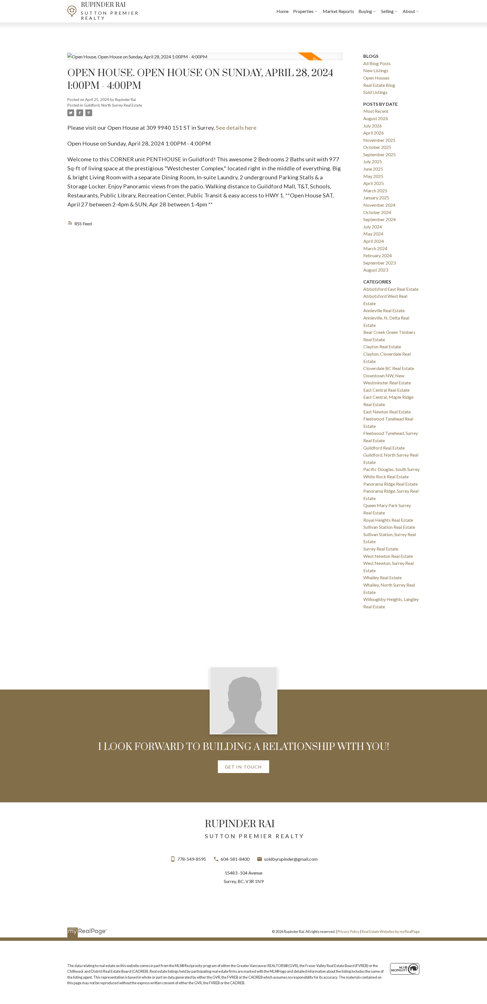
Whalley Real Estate (382, 577)
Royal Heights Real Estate (388, 520)
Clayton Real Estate (382, 346)
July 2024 (372, 226)
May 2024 (373, 233)
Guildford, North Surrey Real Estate (113, 105)
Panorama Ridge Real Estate (390, 483)
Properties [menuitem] (303, 11)
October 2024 (377, 212)
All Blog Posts (377, 63)
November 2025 (379, 140)
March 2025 (375, 190)
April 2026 (373, 132)
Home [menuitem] (282, 11)
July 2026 (372, 125)
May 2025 (373, 176)
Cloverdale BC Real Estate (388, 368)
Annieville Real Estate (384, 310)
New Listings (375, 70)
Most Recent (375, 111)
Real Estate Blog (379, 85)
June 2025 (373, 168)
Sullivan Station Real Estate (389, 527)
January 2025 (376, 197)
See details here (236, 127)
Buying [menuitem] (365, 11)
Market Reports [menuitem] (338, 11)
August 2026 (375, 118)
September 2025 (379, 154)
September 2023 (379, 262)
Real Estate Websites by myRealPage (391, 931)
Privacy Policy (348, 931)
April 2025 (373, 183)
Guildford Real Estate (384, 447)
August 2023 (375, 269)
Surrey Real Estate (380, 548)
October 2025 (377, 147)
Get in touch (243, 766)
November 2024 (379, 205)
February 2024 (377, 255)
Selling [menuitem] (387, 11)
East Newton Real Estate (387, 411)
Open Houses (376, 77)
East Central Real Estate (386, 390)
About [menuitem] (409, 11)
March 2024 (375, 248)
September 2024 (379, 219)
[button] (243, 766)
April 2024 (373, 241)
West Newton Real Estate (388, 556)
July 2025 (372, 161)
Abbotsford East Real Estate (391, 289)
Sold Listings (375, 92)
